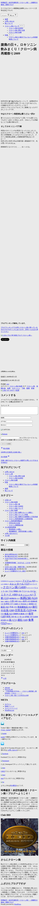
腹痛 (28, 388)
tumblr (3, 737)
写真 (20, 601)
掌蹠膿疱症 (24, 607)
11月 (4, 678)
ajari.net (7, 687)
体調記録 (29, 598)
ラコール (27, 591)
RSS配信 (13, 785)
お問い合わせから (11, 533)
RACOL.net (9, 689)
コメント (5, 405)
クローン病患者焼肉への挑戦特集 (21, 519)
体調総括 (14, 598)
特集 (6, 35)
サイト (3, 425)
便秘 (3, 601)
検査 (8, 614)
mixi (2, 778)
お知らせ (8, 500)
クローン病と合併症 (16, 506)
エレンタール (20, 583)
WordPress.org (9, 710)
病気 (10, 617)
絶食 (32, 388)
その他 (7, 535)
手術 (13, 607)
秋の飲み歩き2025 (11, 556)
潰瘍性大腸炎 (20, 614)
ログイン (8, 704)
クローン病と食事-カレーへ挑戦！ (21, 512)
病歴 (6, 19)
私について (9, 23)
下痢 (23, 388)
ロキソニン (16, 388)
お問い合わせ (9, 21)
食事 (8, 388)
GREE (3, 771)
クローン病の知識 (16, 386)
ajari (7, 384)
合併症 (8, 604)
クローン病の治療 (15, 32)
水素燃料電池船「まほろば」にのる (17, 563)
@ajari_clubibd (5, 730)
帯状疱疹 (24, 604)
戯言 (5, 607)
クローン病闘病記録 (16, 525)
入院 (14, 601)
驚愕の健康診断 (10, 569)
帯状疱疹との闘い (15, 529)
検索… (3, 545)
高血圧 (9, 623)
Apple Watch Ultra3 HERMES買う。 (17, 558)
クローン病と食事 (11, 510)
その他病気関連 (10, 527)
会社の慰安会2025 (11, 554)
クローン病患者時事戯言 (13, 521)
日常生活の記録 (14, 523)
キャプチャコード (26, 438)
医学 (26, 601)
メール (3, 421)
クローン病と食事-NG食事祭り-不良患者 (23, 517)
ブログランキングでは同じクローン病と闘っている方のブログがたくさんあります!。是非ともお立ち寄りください (19, 329)
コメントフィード (11, 708)
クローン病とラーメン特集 (18, 514)
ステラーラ (30, 587)
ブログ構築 (15, 591)
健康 (7, 601)
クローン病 (31, 386)
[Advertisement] (19, 77)
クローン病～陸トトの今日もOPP (17, 695)
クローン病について (12, 26)
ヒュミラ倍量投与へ (12, 633)
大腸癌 (17, 604)
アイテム (28, 581)
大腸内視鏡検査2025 (12, 637)
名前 (2, 417)
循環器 (33, 604)
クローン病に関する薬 (17, 30)
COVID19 (4, 581)
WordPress (17, 904)
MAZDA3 (19, 581)
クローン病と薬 (14, 504)
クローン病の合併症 (16, 28)
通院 (23, 620)
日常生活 (23, 610)
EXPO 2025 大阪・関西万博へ (15, 567)
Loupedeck (11, 581)
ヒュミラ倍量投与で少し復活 (15, 571)
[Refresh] (4, 434)
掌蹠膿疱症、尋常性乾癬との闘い (21, 531)
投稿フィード (9, 706)
